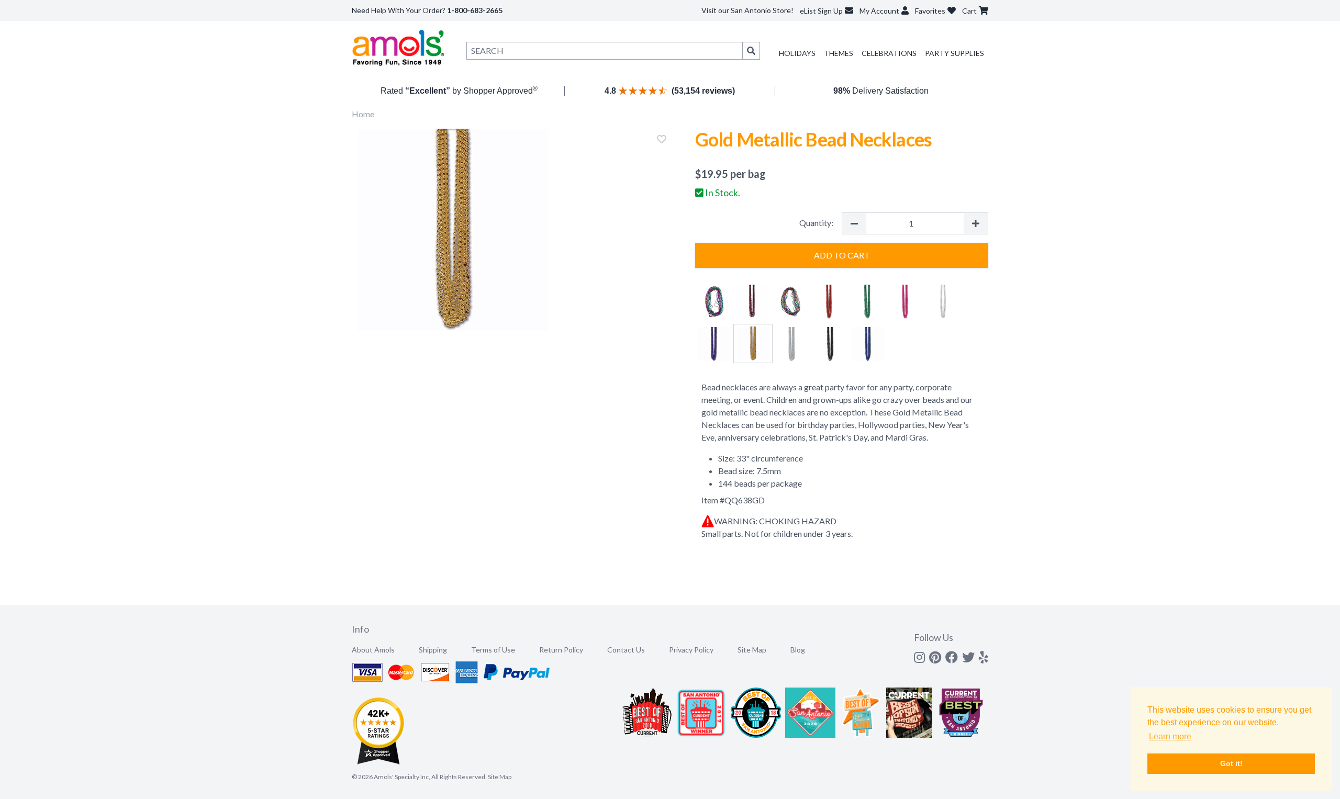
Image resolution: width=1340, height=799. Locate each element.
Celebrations (889, 53)
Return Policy (561, 649)
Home (363, 114)
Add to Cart (842, 255)
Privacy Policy (691, 649)
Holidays (797, 53)
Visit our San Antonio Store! (747, 10)
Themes (838, 53)
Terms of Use (493, 649)
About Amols (373, 649)
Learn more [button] (1170, 736)
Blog (797, 649)
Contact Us (626, 649)
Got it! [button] (1231, 763)
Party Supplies (954, 53)
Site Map (752, 649)
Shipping (433, 649)
